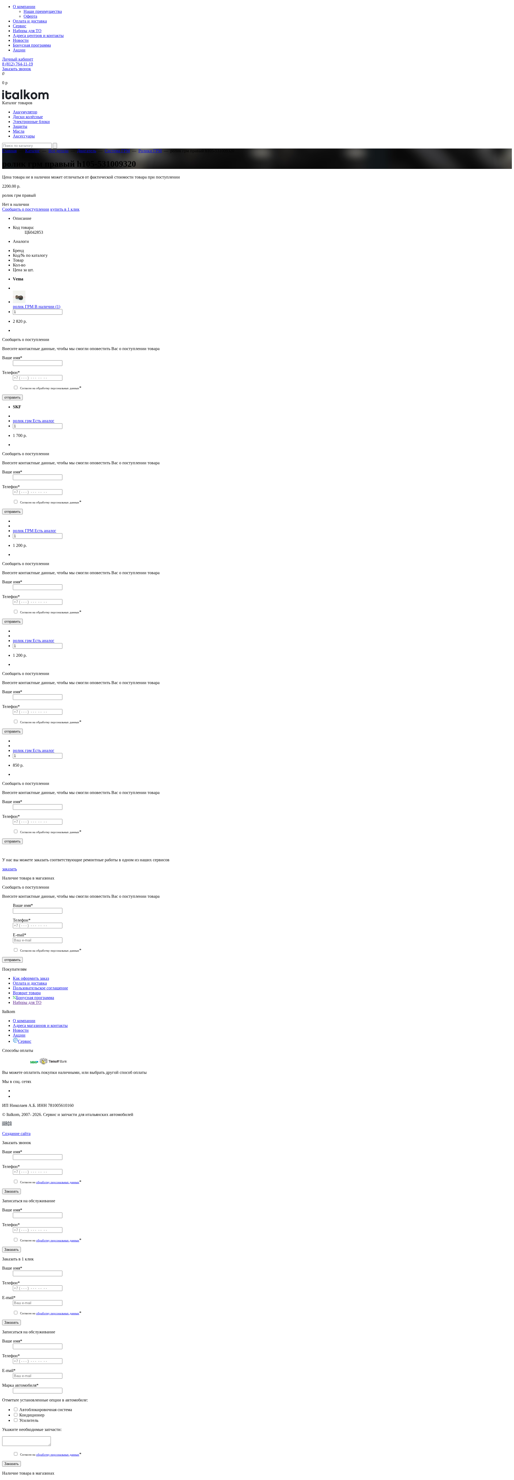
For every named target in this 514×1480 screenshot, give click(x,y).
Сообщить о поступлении (25, 209)
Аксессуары (24, 136)
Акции (19, 50)
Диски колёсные (28, 116)
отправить (12, 397)
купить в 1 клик (65, 209)
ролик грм (23, 420)
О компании (24, 6)
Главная (9, 151)
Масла (18, 131)
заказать (9, 869)
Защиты (20, 126)
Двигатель (86, 151)
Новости (21, 40)
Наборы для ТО (27, 30)
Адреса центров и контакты (38, 35)
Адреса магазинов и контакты (40, 1025)
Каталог (32, 151)
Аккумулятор (25, 112)
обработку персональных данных (57, 1182)
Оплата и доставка (30, 21)
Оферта (30, 16)
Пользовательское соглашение (40, 988)
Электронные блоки (31, 121)
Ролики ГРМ (150, 151)
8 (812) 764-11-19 (17, 64)
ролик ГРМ (24, 306)
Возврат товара (27, 993)
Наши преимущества (43, 11)
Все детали (58, 151)
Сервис (19, 26)
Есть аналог (43, 420)
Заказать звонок (16, 68)
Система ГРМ (117, 151)
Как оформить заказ (31, 978)
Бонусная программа (32, 45)
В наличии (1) (47, 306)
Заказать (11, 1191)
